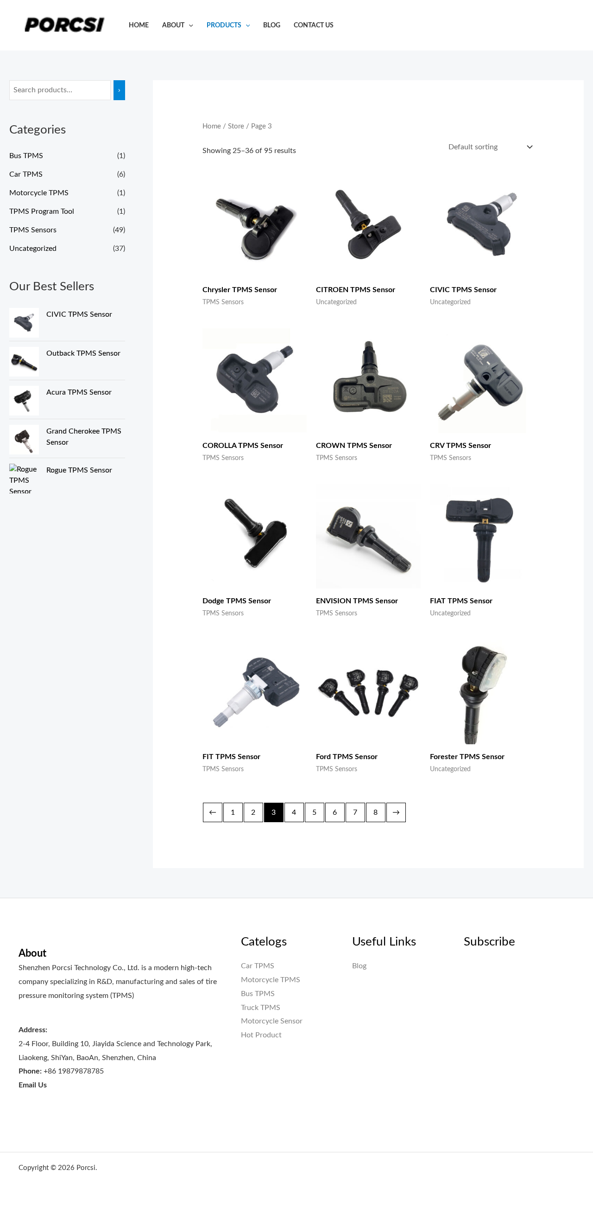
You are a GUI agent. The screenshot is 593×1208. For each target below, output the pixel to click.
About (173, 25)
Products (224, 25)
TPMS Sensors (33, 230)
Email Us (33, 1085)
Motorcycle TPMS (39, 193)
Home (139, 25)
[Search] (119, 90)
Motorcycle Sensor (272, 1021)
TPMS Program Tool (41, 211)
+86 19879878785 (74, 1071)
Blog (271, 25)
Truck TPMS (260, 1007)
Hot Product (261, 1035)
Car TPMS (26, 174)
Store (236, 126)
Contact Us (314, 25)
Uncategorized (33, 248)
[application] (188, 25)
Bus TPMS (26, 156)
